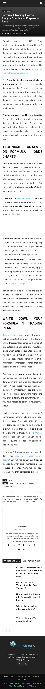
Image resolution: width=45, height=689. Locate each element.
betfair (12, 483)
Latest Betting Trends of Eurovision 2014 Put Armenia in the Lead (33, 499)
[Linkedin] (25, 545)
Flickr (10, 480)
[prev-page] (4, 630)
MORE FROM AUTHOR (31, 561)
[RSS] (19, 663)
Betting (20, 676)
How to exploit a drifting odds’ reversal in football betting (28, 597)
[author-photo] (22, 523)
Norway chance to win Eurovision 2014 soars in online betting (11, 499)
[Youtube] (25, 549)
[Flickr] (15, 545)
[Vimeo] (20, 549)
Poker (20, 679)
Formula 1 (32, 483)
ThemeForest (14, 686)
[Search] (41, 3)
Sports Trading (6, 11)
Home (6, 676)
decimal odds (23, 198)
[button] (4, 3)
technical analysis (9, 486)
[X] (36, 545)
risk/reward (37, 433)
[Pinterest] (30, 545)
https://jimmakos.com (22, 530)
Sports (13, 676)
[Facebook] (9, 545)
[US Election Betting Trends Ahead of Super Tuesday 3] (8, 585)
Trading (27, 676)
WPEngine (32, 686)
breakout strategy (16, 283)
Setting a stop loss (11, 335)
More (26, 679)
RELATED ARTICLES (12, 561)
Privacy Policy (26, 683)
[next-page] (8, 630)
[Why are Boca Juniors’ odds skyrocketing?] (8, 609)
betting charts (21, 483)
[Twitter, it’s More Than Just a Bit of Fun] (8, 621)
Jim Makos (7, 33)
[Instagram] (20, 545)
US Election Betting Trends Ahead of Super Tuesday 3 (27, 585)
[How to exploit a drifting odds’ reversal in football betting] (8, 597)
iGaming (36, 676)
